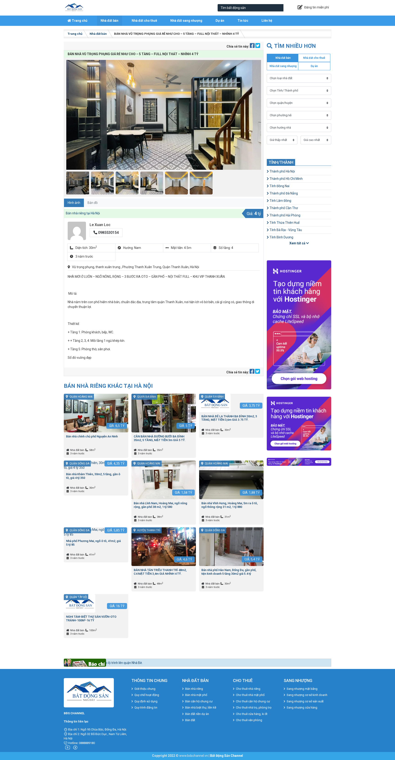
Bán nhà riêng (194, 688)
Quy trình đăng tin (145, 707)
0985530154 (108, 232)
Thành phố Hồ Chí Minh (286, 179)
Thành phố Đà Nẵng (283, 193)
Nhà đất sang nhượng (186, 20)
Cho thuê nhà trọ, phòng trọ (253, 707)
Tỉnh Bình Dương (281, 237)
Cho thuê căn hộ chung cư (253, 701)
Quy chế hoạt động (146, 695)
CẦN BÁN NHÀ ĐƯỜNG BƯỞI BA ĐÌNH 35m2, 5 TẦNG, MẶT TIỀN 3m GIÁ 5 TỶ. (160, 438)
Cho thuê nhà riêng (248, 688)
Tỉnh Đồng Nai (279, 186)
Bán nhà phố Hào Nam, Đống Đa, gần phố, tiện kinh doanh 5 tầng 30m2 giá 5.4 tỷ (228, 571)
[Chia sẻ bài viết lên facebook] (252, 46)
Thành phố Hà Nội (282, 171)
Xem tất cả (297, 243)
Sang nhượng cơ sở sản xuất (305, 701)
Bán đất (190, 720)
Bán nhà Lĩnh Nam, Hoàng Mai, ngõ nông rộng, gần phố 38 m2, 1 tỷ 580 (160, 505)
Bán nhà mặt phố (196, 695)
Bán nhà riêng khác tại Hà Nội (108, 386)
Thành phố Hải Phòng (284, 215)
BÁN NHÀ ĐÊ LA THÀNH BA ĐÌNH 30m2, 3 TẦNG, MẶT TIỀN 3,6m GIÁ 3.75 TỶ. (229, 418)
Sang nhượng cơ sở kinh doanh (307, 695)
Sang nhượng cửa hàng (302, 707)
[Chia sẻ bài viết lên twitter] (257, 46)
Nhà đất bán (109, 20)
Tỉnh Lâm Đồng (280, 200)
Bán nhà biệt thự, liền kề (200, 707)
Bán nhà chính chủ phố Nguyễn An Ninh (92, 436)
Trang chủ (79, 20)
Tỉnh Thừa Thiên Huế (284, 222)
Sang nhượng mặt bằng (302, 688)
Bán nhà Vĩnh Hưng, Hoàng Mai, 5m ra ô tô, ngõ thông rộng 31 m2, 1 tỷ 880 (229, 505)
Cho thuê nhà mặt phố (250, 695)
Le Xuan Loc (100, 225)
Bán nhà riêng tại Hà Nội (83, 213)
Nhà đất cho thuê (144, 20)
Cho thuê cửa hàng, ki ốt (251, 714)
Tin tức (243, 20)
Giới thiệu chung (144, 688)
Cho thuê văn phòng (249, 720)
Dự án (220, 20)
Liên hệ (267, 20)
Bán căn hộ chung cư (199, 701)
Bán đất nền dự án (197, 714)
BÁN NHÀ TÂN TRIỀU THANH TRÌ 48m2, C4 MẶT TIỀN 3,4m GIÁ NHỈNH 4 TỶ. (160, 571)
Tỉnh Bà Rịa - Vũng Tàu (285, 230)
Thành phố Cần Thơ (283, 208)
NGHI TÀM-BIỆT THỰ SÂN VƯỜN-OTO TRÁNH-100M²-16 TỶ (91, 618)
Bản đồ (93, 203)
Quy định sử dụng (145, 701)
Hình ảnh (74, 203)
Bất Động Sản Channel (226, 755)
